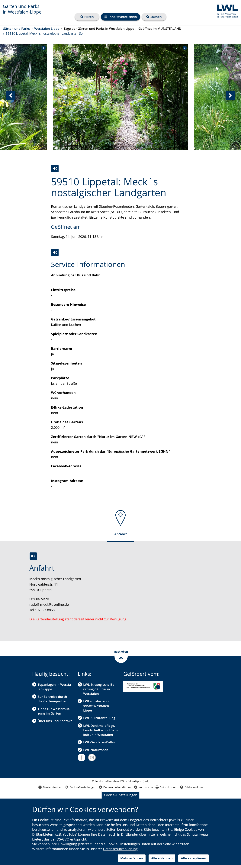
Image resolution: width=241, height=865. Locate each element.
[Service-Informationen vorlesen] (55, 252)
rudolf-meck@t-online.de (49, 604)
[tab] (120, 524)
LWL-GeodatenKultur (99, 742)
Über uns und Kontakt (55, 721)
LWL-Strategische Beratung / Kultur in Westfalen (99, 689)
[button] (143, 686)
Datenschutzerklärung (120, 849)
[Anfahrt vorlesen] (33, 556)
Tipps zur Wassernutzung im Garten (54, 711)
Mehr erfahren (131, 858)
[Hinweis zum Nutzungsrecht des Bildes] (42, 48)
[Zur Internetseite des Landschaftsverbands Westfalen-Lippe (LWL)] (226, 10)
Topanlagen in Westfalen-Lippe (55, 686)
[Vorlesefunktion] (55, 168)
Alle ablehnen (162, 858)
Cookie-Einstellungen (120, 795)
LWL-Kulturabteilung (99, 718)
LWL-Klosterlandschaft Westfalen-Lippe (96, 705)
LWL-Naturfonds (95, 750)
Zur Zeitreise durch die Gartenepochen (52, 698)
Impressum (146, 787)
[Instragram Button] (92, 757)
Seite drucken (168, 787)
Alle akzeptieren (193, 858)
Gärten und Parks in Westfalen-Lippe (22, 9)
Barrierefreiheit (53, 787)
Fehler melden (194, 787)
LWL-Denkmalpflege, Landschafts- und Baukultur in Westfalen (100, 730)
